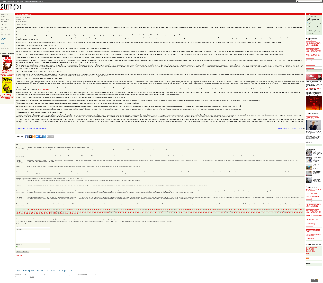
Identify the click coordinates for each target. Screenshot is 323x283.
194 (156, 211)
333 (219, 212)
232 (252, 211)
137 (301, 209)
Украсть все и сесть (310, 65)
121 (261, 209)
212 (201, 211)
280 (85, 212)
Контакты (3, 39)
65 (140, 209)
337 (229, 212)
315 (173, 212)
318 (181, 212)
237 (264, 211)
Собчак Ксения (310, 249)
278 (80, 212)
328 (206, 212)
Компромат (25, 270)
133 (291, 209)
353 (269, 212)
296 (125, 212)
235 (259, 211)
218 (217, 211)
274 (70, 212)
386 (65, 213)
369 (22, 213)
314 (171, 212)
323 (193, 212)
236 (262, 211)
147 (37, 211)
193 (154, 211)
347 (254, 212)
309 (158, 212)
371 (27, 213)
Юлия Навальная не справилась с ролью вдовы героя (312, 117)
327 (203, 212)
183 (128, 211)
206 (186, 211)
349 (259, 212)
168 (90, 211)
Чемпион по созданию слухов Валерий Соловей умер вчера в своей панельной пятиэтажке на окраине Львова (314, 56)
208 (191, 211)
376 (39, 213)
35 (82, 209)
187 (138, 211)
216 (211, 211)
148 (40, 211)
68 (146, 209)
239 (270, 211)
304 (145, 212)
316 (176, 212)
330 (211, 212)
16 (45, 209)
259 (32, 212)
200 (171, 211)
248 (292, 211)
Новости (32, 270)
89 (187, 209)
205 (184, 211)
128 (278, 209)
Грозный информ (43, 89)
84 (177, 209)
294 (120, 212)
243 (280, 211)
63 (136, 209)
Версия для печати (22, 21)
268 (55, 212)
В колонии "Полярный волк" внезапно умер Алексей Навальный (312, 198)
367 (17, 213)
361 (289, 212)
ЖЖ (307, 89)
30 (73, 209)
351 (264, 212)
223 (229, 211)
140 (20, 211)
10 (34, 209)
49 (109, 209)
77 (163, 209)
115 (246, 209)
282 (90, 212)
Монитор (52, 270)
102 (214, 209)
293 (118, 212)
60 (131, 209)
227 (239, 211)
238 (267, 211)
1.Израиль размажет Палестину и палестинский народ (315, 23)
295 (123, 212)
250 (297, 211)
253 (17, 212)
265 (47, 212)
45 (102, 209)
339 (234, 212)
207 (189, 211)
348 (256, 212)
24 (61, 209)
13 (40, 209)
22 (57, 209)
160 (70, 211)
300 (135, 212)
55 (121, 209)
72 (154, 209)
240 (272, 211)
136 (298, 209)
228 (242, 211)
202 (176, 211)
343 (244, 212)
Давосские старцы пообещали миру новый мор (313, 235)
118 (253, 209)
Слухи (46, 270)
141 (22, 211)
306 (150, 212)
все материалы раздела (298, 13)
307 (153, 212)
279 (82, 212)
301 (138, 212)
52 (115, 209)
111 (236, 209)
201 (174, 211)
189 (143, 211)
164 (80, 211)
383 (57, 213)
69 (148, 209)
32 (76, 209)
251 (300, 211)
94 (196, 209)
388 (70, 213)
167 (88, 211)
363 (294, 212)
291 (113, 212)
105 (221, 209)
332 (216, 212)
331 (213, 212)
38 (88, 209)
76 (162, 209)
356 (277, 212)
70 (150, 209)
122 (263, 209)
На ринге (18, 270)
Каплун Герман (310, 248)
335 (224, 212)
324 (196, 212)
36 (84, 209)
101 (211, 209)
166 (85, 211)
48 (107, 209)
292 (115, 212)
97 (202, 209)
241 (275, 211)
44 (100, 209)
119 (256, 209)
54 (119, 209)
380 (50, 213)
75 (160, 209)
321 (188, 212)
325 (198, 212)
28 (69, 209)
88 (185, 209)
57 (125, 209)
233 (254, 211)
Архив (2, 43)
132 (288, 209)
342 (241, 212)
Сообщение (19, 229)
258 (29, 212)
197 (164, 211)
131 (286, 209)
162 (75, 211)
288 (105, 212)
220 (222, 211)
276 (75, 212)
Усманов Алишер (311, 251)
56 (123, 209)
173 (103, 211)
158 (65, 211)
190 (146, 211)
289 (108, 212)
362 (292, 212)
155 (58, 211)
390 (75, 213)
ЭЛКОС (32, 277)
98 (204, 209)
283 (92, 212)
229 (244, 211)
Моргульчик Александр (312, 247)
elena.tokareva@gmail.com (103, 275)
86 (181, 209)
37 (86, 209)
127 (276, 209)
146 (35, 211)
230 (247, 211)
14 (42, 209)
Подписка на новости (6, 41)
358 (282, 212)
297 (128, 212)
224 (232, 211)
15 (43, 209)
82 (173, 209)
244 (282, 211)
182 (126, 211)
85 (179, 209)
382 (55, 213)
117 (251, 209)
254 (19, 212)
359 (284, 212)
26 (65, 209)
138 (303, 209)
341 (239, 212)
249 (295, 211)
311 (163, 212)
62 (134, 209)
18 (49, 209)
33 (78, 209)
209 (194, 211)
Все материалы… (311, 70)
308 (156, 212)
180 (121, 211)
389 (72, 213)
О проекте (3, 38)
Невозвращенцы (310, 238)
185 (133, 211)
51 (113, 209)
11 (36, 209)
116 (248, 209)
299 (133, 212)
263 (42, 212)
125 (271, 209)
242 (277, 211)
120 (258, 209)
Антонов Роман (310, 250)
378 (45, 213)
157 (63, 211)
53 (117, 209)
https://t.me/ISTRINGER (312, 88)
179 (118, 211)
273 (67, 212)
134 (293, 209)
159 (68, 211)
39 (90, 209)
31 (74, 209)
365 (299, 212)
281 (87, 212)
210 (196, 211)
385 (62, 213)
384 (60, 213)
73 (156, 209)
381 (52, 213)
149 (42, 211)
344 (246, 212)
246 (287, 211)
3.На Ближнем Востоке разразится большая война (315, 31)
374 (34, 213)
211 (199, 211)
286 (100, 212)
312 (166, 212)
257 (27, 212)
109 (231, 209)
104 (219, 209)
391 (77, 213)
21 (55, 209)
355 (274, 212)
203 (179, 211)
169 (93, 211)
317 (178, 212)
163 (78, 211)
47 (105, 209)
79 (167, 209)
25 (63, 209)
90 (189, 209)
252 (302, 211)
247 (290, 211)
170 (95, 211)
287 (103, 212)
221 (224, 211)
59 (129, 209)
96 (200, 209)
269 (57, 212)
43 (98, 209)
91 (191, 209)
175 (108, 211)
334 (221, 212)
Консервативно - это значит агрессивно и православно (32, 128)
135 (296, 209)
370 (24, 213)
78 (165, 209)
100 (209, 209)
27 (67, 209)
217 (214, 211)
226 (237, 211)
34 (80, 209)
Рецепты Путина (310, 68)
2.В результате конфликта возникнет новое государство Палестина (314, 27)
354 (272, 212)
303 (143, 212)
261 (37, 212)
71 (152, 209)
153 (53, 211)
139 (17, 211)
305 (148, 212)
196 (161, 211)
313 (168, 212)
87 (183, 209)
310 (161, 212)
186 (136, 211)
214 (206, 211)
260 (34, 212)
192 (151, 211)
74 (158, 209)
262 (39, 212)
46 (103, 209)
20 (53, 209)
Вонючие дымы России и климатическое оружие (290, 128)
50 (111, 209)
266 (50, 212)
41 (94, 209)
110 (234, 209)
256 (24, 212)
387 (67, 213)
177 (113, 211)
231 (249, 211)
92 (192, 209)
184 (131, 211)
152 (50, 211)
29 (71, 209)
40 (92, 209)
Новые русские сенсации (312, 193)
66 (142, 209)
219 (219, 211)
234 (257, 211)
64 (138, 209)
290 (110, 212)
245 (285, 211)
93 (194, 209)
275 (72, 212)
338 (231, 212)
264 (45, 212)
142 (25, 211)
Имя (17, 226)
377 (42, 213)
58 (127, 209)
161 (73, 211)
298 (130, 212)
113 (241, 209)
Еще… (307, 253)
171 (98, 211)
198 (166, 211)
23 (59, 209)
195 (159, 211)
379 (47, 213)
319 (183, 212)
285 (97, 212)
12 (38, 209)
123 (266, 209)
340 (236, 212)
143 (27, 211)
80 (169, 209)
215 (209, 211)
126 (273, 209)
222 (227, 211)
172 (101, 211)
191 (148, 211)
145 (32, 211)
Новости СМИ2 (19, 255)
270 (60, 212)
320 (186, 212)
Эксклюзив (40, 270)
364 (297, 212)
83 (175, 209)
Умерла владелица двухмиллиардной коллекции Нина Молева (313, 225)
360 (287, 212)
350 (261, 212)
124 (268, 209)
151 (48, 211)
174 (106, 211)
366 (302, 212)
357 (279, 212)
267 (52, 212)
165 (83, 211)
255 (22, 212)
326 (201, 212)
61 (132, 209)
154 (55, 211)
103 (216, 209)
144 (30, 211)
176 (111, 211)
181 (123, 211)
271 (62, 212)
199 (169, 211)
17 (47, 209)
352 (266, 212)
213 (204, 211)
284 (95, 212)
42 (96, 209)
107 (226, 209)
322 (191, 212)
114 (243, 209)
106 (224, 209)
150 (45, 211)
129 (281, 209)
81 (171, 209)
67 (144, 209)
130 (283, 209)
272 (65, 212)
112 (238, 209)
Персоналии (60, 270)
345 (249, 212)
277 (77, 212)
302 (140, 212)
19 (51, 209)
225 (234, 211)
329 (208, 212)
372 (29, 213)
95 (198, 209)
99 (206, 209)
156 (60, 211)
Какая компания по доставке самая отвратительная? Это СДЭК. (313, 230)
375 (37, 213)
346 (251, 212)
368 (19, 213)
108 (229, 209)
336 (226, 212)
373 (32, 213)
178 (116, 211)
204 (181, 211)
